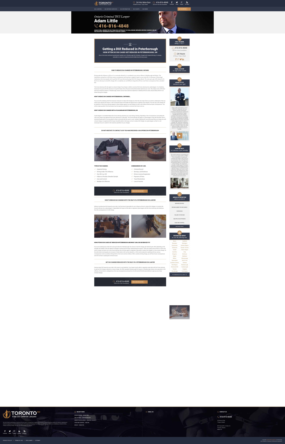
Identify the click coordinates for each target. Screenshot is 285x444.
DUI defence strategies (113, 248)
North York (184, 260)
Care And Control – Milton (81, 422)
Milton (174, 258)
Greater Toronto (185, 247)
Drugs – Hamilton (79, 425)
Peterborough (184, 264)
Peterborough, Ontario (149, 269)
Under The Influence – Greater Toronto (85, 420)
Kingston (174, 254)
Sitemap (37, 440)
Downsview (174, 245)
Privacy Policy (7, 440)
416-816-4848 (113, 26)
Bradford (185, 241)
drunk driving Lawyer (142, 57)
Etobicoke (174, 247)
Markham (184, 256)
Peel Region (175, 264)
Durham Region (184, 245)
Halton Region (184, 249)
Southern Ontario (174, 262)
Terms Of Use (19, 440)
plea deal (139, 250)
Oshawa (185, 262)
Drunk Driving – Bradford (81, 415)
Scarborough (185, 267)
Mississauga (185, 258)
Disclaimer (29, 440)
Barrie (174, 241)
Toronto (175, 269)
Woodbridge (175, 271)
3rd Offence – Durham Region (82, 417)
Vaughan (185, 269)
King (185, 252)
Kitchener (184, 254)
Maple (174, 256)
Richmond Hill (174, 267)
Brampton (174, 243)
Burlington (184, 243)
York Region (185, 271)
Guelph (174, 249)
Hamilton (174, 252)
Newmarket (174, 260)
